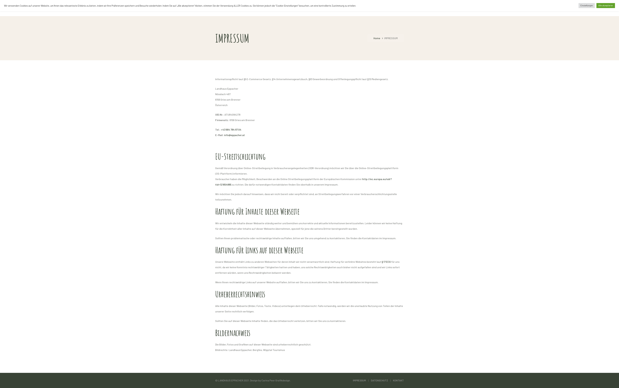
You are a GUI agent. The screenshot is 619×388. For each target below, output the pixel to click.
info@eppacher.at (234, 135)
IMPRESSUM (359, 380)
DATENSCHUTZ (379, 380)
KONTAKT (398, 380)
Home (376, 38)
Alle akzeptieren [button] (605, 5)
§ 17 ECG (386, 261)
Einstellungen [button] (586, 5)
